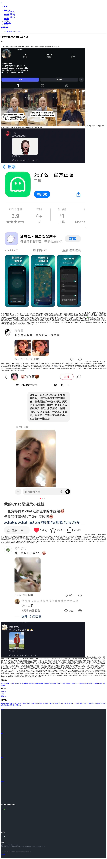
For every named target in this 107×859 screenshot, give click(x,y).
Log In (2, 27)
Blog (5, 23)
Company (6, 21)
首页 (6, 6)
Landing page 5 (11, 17)
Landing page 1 (11, 11)
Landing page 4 (11, 16)
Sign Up (6, 27)
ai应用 (2, 757)
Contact (6, 24)
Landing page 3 (11, 14)
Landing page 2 (11, 13)
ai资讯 (6, 15)
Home (5, 10)
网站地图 (3, 854)
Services (6, 20)
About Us (6, 18)
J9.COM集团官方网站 (10, 31)
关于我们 (7, 10)
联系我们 (7, 23)
